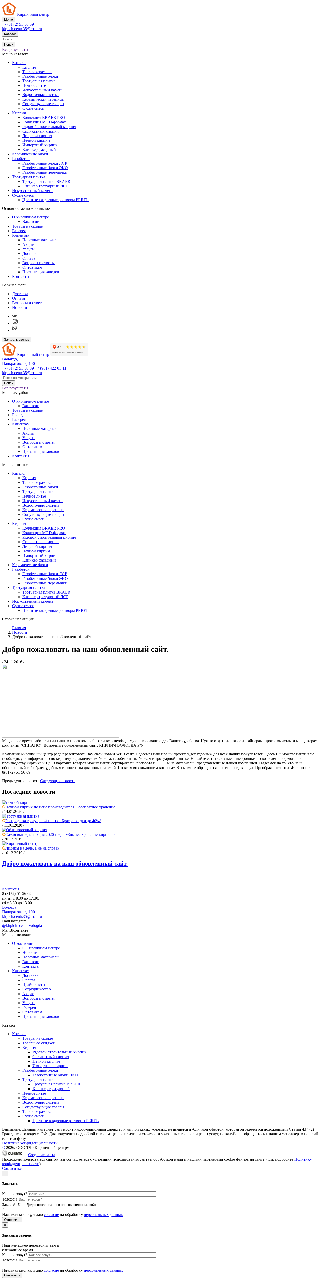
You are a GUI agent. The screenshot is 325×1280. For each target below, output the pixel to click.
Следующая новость (57, 781)
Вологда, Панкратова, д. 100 (18, 909)
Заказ (7, 1204)
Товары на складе (27, 226)
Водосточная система (40, 94)
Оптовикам (32, 267)
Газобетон (21, 158)
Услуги (28, 249)
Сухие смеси (33, 108)
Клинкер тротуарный (51, 1088)
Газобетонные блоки (40, 76)
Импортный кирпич (39, 145)
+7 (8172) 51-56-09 (18, 24)
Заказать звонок (16, 339)
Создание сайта (41, 1155)
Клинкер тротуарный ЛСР (45, 186)
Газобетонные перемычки (44, 172)
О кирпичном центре (30, 217)
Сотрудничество (36, 989)
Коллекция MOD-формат (44, 122)
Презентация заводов (40, 272)
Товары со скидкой (38, 1043)
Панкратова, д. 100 (18, 361)
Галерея (19, 231)
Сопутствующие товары (43, 104)
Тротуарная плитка (38, 81)
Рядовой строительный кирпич (49, 126)
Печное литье (34, 85)
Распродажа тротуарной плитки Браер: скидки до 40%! (53, 821)
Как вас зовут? (15, 1194)
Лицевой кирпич (37, 136)
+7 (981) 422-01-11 (50, 368)
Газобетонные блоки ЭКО (45, 168)
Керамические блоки (30, 154)
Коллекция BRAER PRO (43, 117)
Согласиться (12, 1168)
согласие (51, 1214)
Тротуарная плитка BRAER (46, 181)
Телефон (10, 1199)
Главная (19, 628)
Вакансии (30, 221)
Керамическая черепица (43, 99)
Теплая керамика (37, 72)
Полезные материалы (40, 240)
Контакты (20, 276)
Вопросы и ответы (38, 263)
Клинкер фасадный (39, 149)
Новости (19, 307)
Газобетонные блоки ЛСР (44, 163)
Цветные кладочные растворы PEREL (55, 200)
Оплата (28, 258)
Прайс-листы (33, 984)
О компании (23, 943)
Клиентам (20, 235)
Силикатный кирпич (40, 131)
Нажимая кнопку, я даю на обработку (62, 1214)
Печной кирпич (36, 140)
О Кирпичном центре (41, 948)
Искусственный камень (42, 90)
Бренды (18, 415)
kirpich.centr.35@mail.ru (22, 29)
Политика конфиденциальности (30, 1143)
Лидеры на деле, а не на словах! (33, 848)
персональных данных (103, 1214)
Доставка (30, 253)
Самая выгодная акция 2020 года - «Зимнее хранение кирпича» (60, 834)
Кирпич (29, 67)
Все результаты (15, 49)
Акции (28, 244)
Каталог (10, 34)
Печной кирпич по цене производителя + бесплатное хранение (60, 807)
